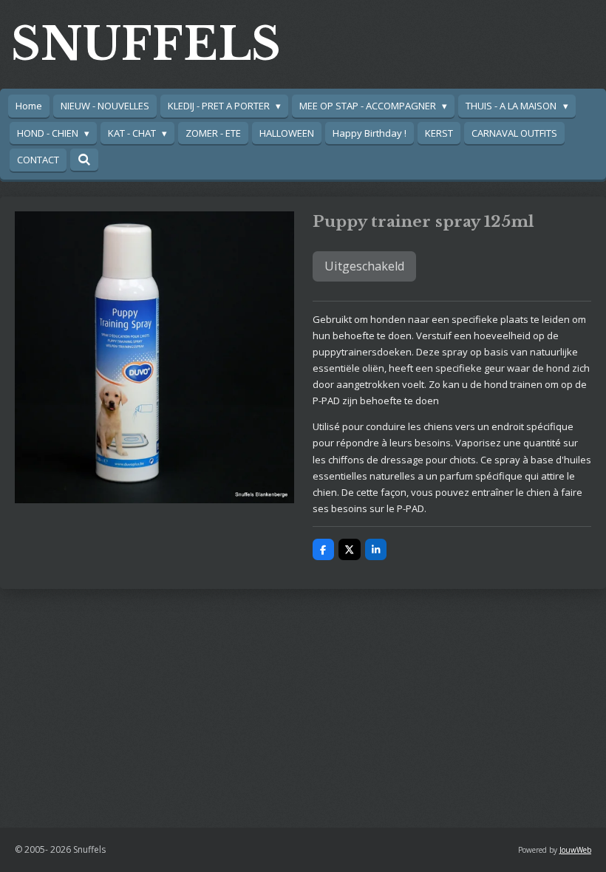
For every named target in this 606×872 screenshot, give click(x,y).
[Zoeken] (84, 160)
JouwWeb (575, 850)
